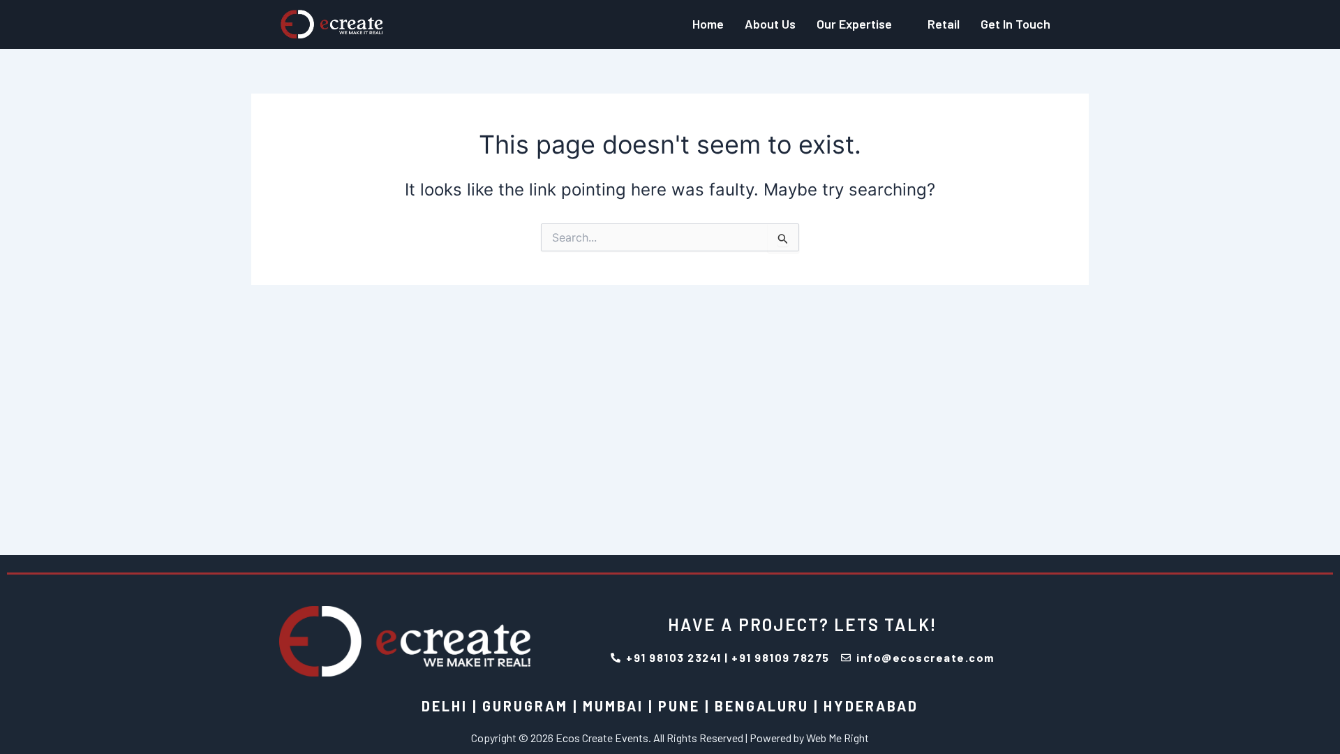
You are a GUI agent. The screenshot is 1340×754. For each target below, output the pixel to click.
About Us (770, 23)
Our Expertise (854, 23)
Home (708, 23)
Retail (944, 23)
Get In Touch (1015, 23)
